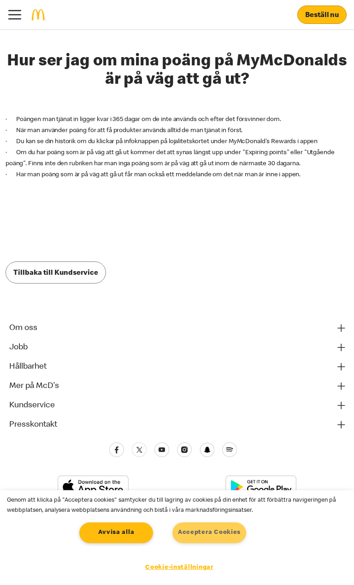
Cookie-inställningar (179, 567)
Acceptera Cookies (209, 532)
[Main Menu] (15, 15)
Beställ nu (322, 15)
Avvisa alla (116, 532)
